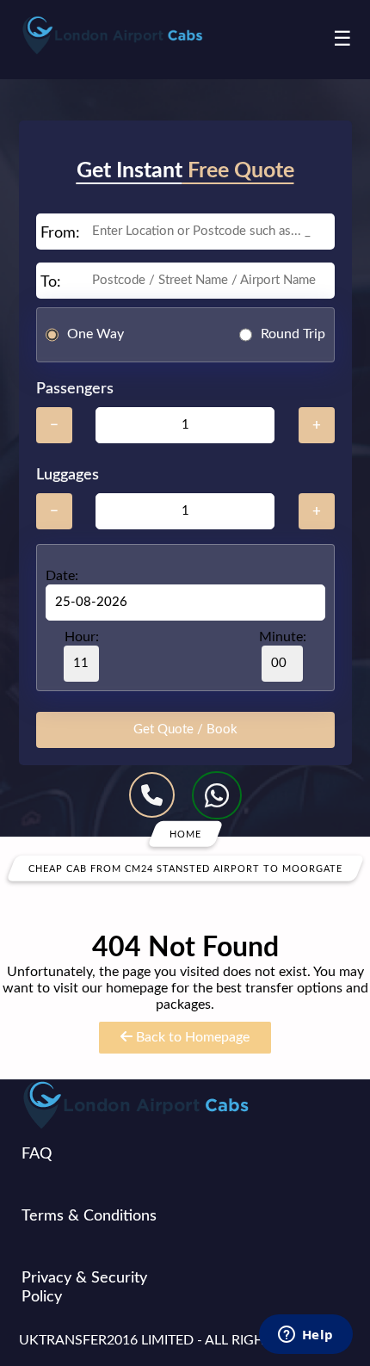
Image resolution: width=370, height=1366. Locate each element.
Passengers (75, 389)
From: (60, 233)
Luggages (67, 475)
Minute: (282, 637)
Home (185, 833)
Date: (62, 576)
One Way (95, 334)
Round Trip (293, 334)
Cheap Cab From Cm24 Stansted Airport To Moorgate (185, 868)
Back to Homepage (191, 1037)
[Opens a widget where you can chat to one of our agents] (305, 1335)
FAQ (37, 1154)
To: (50, 282)
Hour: (82, 637)
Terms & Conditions (89, 1216)
